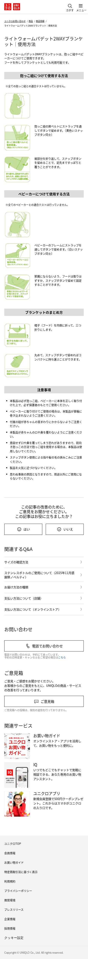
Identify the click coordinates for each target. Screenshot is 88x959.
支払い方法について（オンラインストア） (32, 609)
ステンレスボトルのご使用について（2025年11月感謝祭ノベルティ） (39, 575)
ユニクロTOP (12, 844)
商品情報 (40, 21)
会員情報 (9, 853)
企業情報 (9, 919)
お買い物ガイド (14, 862)
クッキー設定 (13, 938)
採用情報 (9, 928)
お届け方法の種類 (16, 587)
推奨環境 (9, 900)
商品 (31, 21)
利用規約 (9, 881)
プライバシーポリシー (18, 891)
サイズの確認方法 (16, 562)
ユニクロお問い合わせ (15, 21)
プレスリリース (13, 909)
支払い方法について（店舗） (23, 598)
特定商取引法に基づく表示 (21, 872)
